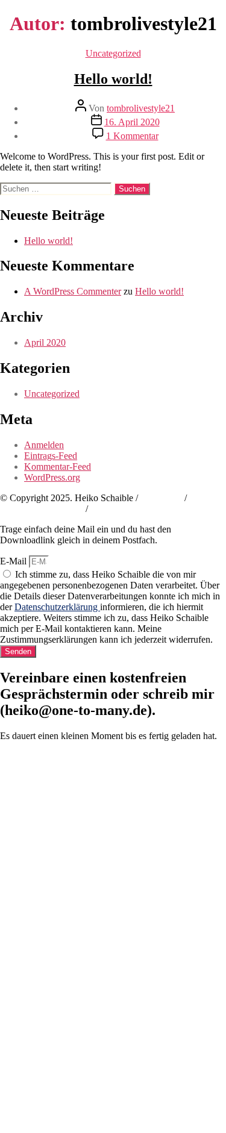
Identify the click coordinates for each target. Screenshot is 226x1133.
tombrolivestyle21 (141, 108)
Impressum (161, 498)
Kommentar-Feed (57, 466)
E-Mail (14, 561)
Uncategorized (113, 53)
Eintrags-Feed (50, 456)
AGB (100, 509)
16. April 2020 (132, 122)
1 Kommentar (132, 136)
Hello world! (113, 79)
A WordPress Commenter (72, 291)
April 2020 (45, 342)
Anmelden (44, 445)
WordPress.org (52, 477)
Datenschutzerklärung (41, 509)
